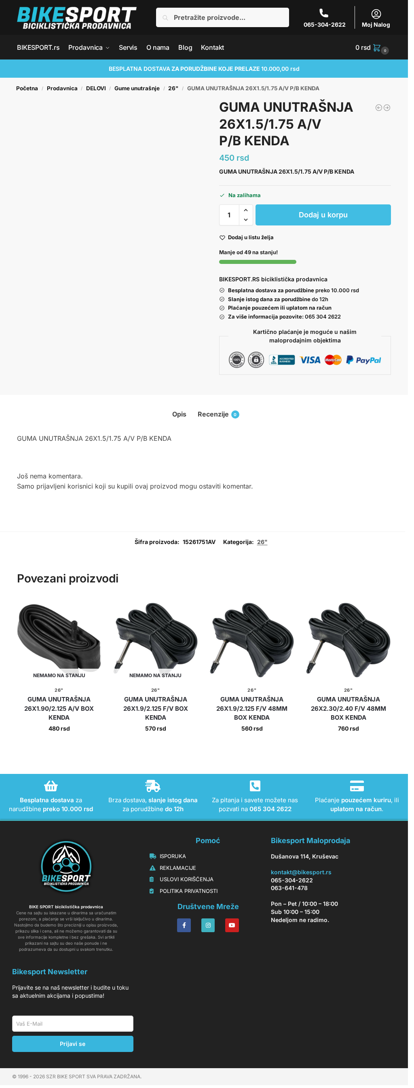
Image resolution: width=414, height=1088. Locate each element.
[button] (373, 47)
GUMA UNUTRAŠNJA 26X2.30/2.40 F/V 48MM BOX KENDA (348, 708)
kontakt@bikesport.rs (301, 872)
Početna (27, 88)
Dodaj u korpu (323, 214)
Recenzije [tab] (217, 414)
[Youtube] (232, 925)
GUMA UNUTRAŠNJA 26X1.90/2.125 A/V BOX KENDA (59, 708)
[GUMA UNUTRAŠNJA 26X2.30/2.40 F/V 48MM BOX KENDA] (348, 640)
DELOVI (96, 88)
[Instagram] (208, 925)
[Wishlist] (89, 610)
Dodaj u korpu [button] (252, 745)
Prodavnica (62, 88)
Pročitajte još (59, 745)
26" (173, 88)
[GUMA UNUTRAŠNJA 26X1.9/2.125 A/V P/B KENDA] (387, 108)
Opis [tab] (179, 414)
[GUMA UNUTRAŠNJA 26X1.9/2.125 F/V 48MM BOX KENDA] (252, 640)
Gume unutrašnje (137, 88)
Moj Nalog (376, 24)
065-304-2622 (325, 24)
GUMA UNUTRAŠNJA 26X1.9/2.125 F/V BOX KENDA (155, 708)
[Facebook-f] (184, 925)
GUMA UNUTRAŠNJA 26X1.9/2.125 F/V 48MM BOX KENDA (251, 708)
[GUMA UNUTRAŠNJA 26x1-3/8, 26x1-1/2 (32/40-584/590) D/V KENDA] (379, 108)
